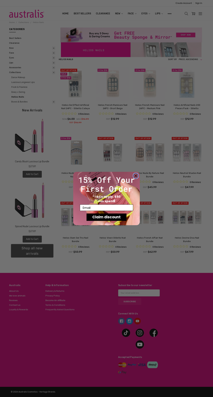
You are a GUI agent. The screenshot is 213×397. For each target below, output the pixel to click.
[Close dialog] (135, 175)
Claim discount (106, 217)
